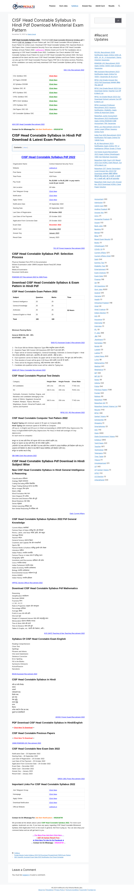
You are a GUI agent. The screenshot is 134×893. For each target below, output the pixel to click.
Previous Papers (100, 390)
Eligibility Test (99, 266)
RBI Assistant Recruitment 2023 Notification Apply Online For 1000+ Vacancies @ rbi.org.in (106, 74)
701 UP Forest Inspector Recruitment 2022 (69, 248)
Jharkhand (98, 340)
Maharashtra (99, 363)
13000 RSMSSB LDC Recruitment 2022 (26, 743)
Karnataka (98, 343)
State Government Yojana (104, 436)
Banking (97, 229)
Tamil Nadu (98, 443)
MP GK (97, 376)
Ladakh (97, 350)
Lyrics (96, 360)
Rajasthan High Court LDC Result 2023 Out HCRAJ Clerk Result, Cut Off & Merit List (108, 162)
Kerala (96, 346)
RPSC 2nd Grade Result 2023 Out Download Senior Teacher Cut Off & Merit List (107, 90)
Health (97, 299)
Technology (98, 450)
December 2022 (55, 229)
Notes (96, 380)
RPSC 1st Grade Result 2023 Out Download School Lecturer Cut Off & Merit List (107, 99)
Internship (98, 323)
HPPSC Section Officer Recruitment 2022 (27, 583)
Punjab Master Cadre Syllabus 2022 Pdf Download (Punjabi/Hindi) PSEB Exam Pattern (42, 855)
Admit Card (100, 6)
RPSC (96, 413)
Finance (52, 6)
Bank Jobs (98, 226)
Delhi (96, 259)
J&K (96, 336)
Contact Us (92, 890)
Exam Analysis (100, 273)
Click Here (53, 76)
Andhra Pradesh (100, 209)
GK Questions (99, 286)
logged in (26, 875)
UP (95, 467)
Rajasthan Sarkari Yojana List (105, 406)
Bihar (96, 236)
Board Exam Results (102, 239)
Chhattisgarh (99, 246)
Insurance (98, 320)
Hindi (96, 306)
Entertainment (100, 269)
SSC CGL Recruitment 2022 (74, 70)
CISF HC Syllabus (24, 42)
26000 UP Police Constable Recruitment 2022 (29, 370)
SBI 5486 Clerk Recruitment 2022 (24, 456)
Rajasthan (98, 400)
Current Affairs (100, 253)
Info (95, 316)
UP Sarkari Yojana (101, 470)
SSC (96, 430)
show (25, 147)
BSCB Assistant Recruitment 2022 (24, 674)
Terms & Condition (72, 890)
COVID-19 (98, 249)
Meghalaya (98, 370)
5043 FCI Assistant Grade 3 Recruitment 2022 (68, 343)
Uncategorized (100, 463)
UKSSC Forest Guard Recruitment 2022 (70, 717)
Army (96, 216)
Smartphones (99, 426)
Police (96, 386)
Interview (98, 326)
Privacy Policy (60, 890)
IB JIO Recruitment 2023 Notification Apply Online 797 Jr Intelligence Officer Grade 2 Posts (107, 146)
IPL (95, 330)
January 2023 (54, 233)
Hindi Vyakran (100, 309)
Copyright (83, 890)
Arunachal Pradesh (101, 219)
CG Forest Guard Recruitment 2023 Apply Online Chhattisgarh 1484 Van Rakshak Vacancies (107, 154)
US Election (98, 477)
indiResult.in (39, 50)
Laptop (97, 353)
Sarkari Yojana (100, 416)
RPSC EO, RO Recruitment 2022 (72, 412)
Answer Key (87, 6)
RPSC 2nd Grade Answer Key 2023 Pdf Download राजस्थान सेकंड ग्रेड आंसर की (107, 82)
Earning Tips (99, 263)
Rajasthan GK (99, 403)
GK (95, 283)
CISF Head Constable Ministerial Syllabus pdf (66, 40)
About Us (41, 890)
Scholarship (99, 420)
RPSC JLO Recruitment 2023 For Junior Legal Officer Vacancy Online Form (107, 129)
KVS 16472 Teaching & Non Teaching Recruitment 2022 (64, 633)
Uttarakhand (99, 480)
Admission (98, 203)
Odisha (97, 383)
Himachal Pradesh (101, 303)
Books (96, 243)
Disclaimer (50, 890)
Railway (97, 396)
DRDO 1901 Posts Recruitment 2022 (71, 779)
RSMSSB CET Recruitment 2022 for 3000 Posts (29, 277)
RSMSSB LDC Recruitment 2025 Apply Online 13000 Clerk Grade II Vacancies (107, 65)
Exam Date (98, 276)
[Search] (118, 20)
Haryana (97, 296)
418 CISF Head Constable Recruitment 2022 (28, 124)
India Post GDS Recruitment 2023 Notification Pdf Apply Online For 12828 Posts (107, 137)
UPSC (96, 473)
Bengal (97, 233)
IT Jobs (97, 333)
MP (95, 373)
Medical (97, 366)
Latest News (99, 356)
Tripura (97, 460)
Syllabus (74, 6)
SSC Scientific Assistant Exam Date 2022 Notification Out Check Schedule (38, 857)
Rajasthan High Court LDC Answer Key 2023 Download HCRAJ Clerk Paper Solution (108, 184)
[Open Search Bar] (119, 6)
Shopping (98, 423)
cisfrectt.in (53, 168)
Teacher (97, 446)
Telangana (98, 453)
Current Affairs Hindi (102, 256)
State (96, 433)
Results (111, 6)
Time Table (98, 457)
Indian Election (100, 313)
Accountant (98, 199)
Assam (97, 223)
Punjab (97, 393)
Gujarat (97, 293)
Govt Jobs (63, 6)
